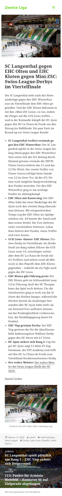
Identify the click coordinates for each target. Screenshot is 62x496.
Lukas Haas (35, 440)
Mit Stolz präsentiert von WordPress (22, 492)
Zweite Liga (16, 7)
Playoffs (45, 440)
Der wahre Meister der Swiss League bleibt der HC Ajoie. (31, 366)
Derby (26, 440)
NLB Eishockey (48, 437)
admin (32, 437)
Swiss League (11, 440)
